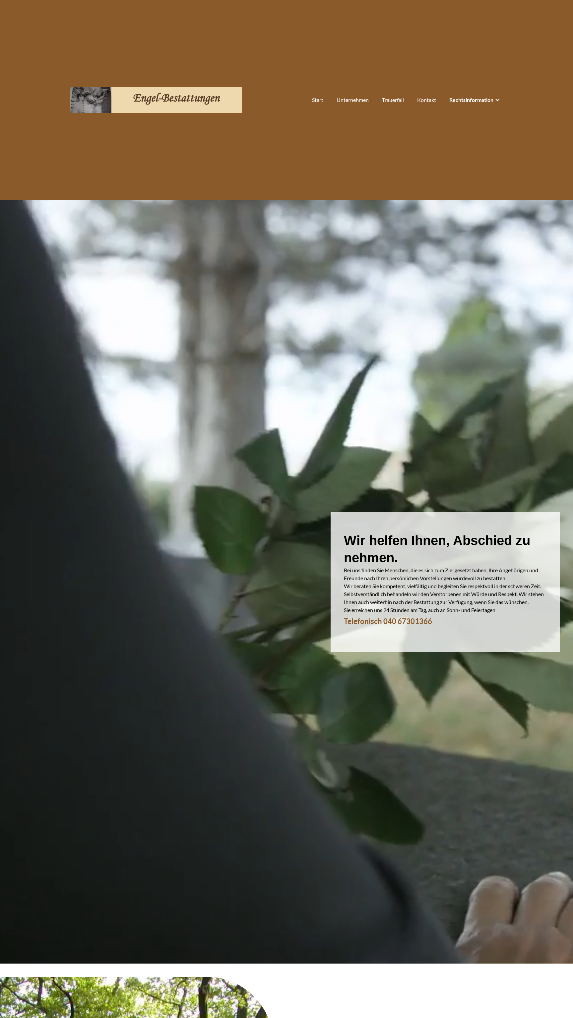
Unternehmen (353, 100)
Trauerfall (393, 100)
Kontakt (426, 100)
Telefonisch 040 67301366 (388, 621)
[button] (475, 100)
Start (317, 100)
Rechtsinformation (471, 100)
